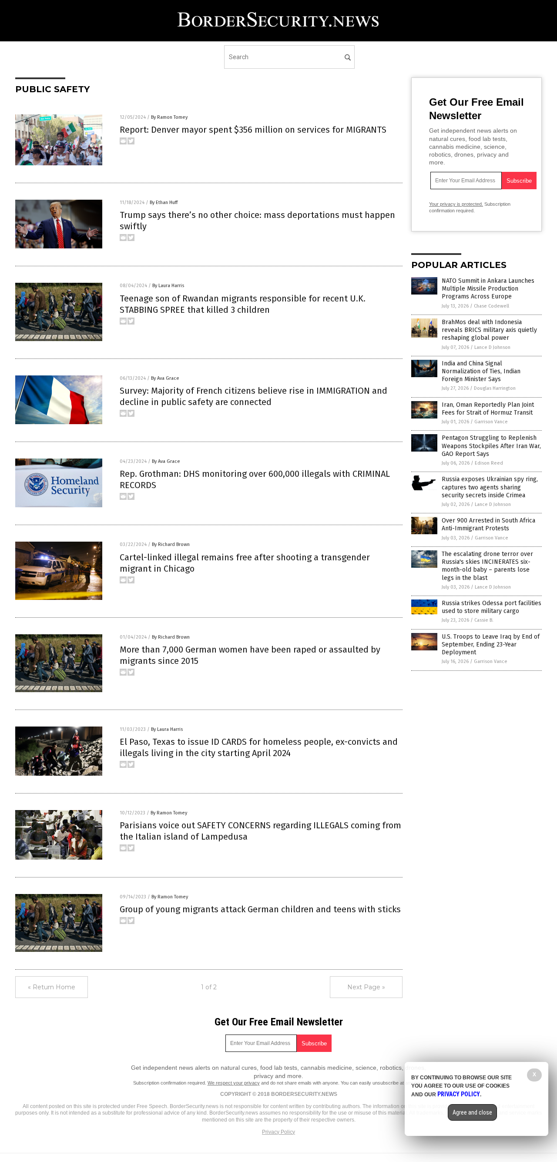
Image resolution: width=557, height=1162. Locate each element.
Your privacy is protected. (456, 204)
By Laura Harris (168, 285)
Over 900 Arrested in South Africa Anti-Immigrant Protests (488, 524)
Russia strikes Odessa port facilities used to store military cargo (491, 607)
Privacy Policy (278, 1132)
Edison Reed (489, 463)
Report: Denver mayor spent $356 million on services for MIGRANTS (253, 129)
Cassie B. (483, 620)
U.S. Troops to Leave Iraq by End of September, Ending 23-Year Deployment (491, 644)
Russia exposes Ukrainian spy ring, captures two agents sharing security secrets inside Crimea (490, 487)
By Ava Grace (165, 378)
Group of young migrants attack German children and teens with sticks (260, 909)
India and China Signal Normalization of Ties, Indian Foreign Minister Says (481, 371)
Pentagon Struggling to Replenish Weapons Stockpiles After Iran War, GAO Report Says (491, 445)
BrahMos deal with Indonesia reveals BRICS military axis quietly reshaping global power (489, 330)
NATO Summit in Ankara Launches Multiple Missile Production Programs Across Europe (488, 288)
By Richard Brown (171, 544)
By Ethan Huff (164, 202)
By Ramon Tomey (169, 117)
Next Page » (366, 987)
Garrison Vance (491, 422)
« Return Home (51, 987)
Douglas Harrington (495, 388)
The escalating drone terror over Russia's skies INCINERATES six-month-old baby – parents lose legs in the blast (487, 566)
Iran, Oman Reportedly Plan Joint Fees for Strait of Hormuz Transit (488, 408)
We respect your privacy (234, 1082)
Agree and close (472, 1112)
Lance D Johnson (492, 347)
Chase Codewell (491, 306)
